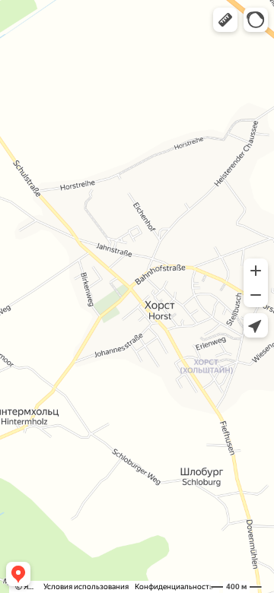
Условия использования (86, 586)
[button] (225, 20)
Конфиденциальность (174, 586)
